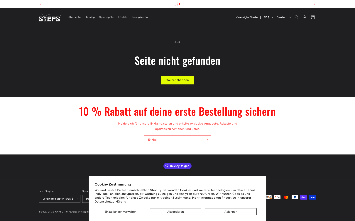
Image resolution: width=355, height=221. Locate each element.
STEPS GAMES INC (58, 211)
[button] (297, 17)
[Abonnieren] (206, 139)
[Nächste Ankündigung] (315, 3)
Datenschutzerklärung (110, 201)
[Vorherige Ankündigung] (40, 3)
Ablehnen (230, 211)
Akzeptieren (175, 211)
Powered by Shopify (79, 211)
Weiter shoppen (177, 80)
